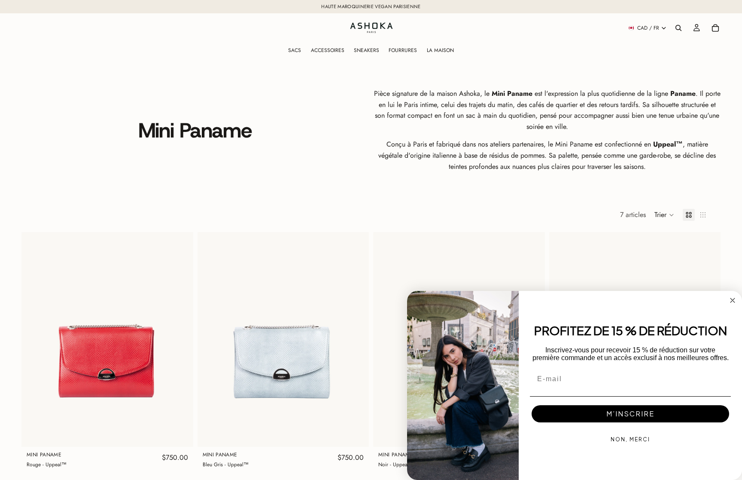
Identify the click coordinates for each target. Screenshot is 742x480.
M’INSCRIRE (630, 413)
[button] (664, 214)
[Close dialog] (732, 300)
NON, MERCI (630, 439)
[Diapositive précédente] (34, 339)
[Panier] (715, 27)
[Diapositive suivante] (180, 339)
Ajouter (187, 434)
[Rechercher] (678, 27)
